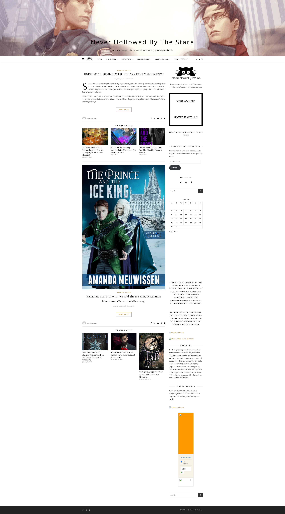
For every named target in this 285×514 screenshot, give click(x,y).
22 (200, 219)
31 (176, 227)
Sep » (175, 231)
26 (186, 223)
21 (195, 219)
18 (181, 219)
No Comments (129, 306)
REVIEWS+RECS (111, 59)
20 (190, 219)
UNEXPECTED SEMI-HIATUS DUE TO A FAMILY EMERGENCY (124, 74)
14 (195, 215)
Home (100, 59)
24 (176, 223)
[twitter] (196, 59)
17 (176, 219)
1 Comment (129, 79)
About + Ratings (161, 59)
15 (200, 215)
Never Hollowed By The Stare (142, 42)
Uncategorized (124, 70)
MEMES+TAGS (126, 59)
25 (181, 223)
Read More (124, 109)
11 (181, 215)
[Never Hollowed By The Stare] (90, 59)
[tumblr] (199, 59)
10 (176, 215)
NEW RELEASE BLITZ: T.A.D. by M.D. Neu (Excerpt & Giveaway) (151, 374)
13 (190, 215)
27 (190, 223)
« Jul (170, 231)
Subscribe (175, 168)
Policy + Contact (180, 59)
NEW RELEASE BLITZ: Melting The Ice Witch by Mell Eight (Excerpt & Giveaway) (93, 356)
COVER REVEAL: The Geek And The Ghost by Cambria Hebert (150, 150)
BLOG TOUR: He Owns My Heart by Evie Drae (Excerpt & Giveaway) (123, 354)
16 (171, 219)
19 (186, 219)
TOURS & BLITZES (143, 59)
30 (171, 227)
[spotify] (202, 59)
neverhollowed (92, 118)
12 (186, 215)
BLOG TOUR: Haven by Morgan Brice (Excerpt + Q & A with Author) (123, 150)
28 (195, 223)
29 (200, 223)
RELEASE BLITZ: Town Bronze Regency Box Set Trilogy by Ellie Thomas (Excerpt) (92, 151)
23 (171, 223)
